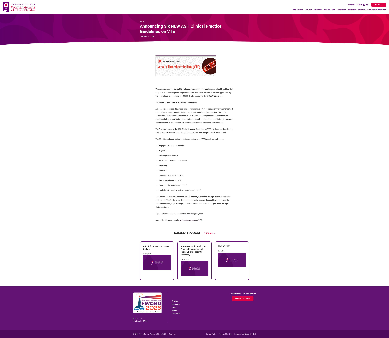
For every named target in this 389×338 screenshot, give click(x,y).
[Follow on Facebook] (358, 5)
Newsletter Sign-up (242, 298)
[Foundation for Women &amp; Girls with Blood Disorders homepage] (19, 7)
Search (350, 5)
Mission (175, 301)
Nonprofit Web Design (242, 334)
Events (174, 310)
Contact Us (176, 314)
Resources (176, 304)
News (174, 307)
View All (208, 233)
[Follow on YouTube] (367, 4)
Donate (378, 4)
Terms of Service (225, 334)
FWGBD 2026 (224, 246)
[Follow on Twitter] (361, 5)
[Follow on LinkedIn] (364, 5)
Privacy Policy (211, 334)
